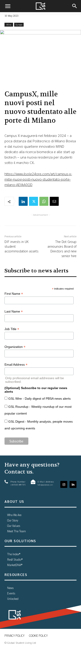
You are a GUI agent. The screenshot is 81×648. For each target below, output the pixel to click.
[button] (7, 6)
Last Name (13, 311)
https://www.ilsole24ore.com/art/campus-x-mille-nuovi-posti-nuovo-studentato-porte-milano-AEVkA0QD (38, 179)
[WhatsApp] (43, 201)
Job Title (11, 329)
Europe (19, 24)
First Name (13, 294)
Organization (14, 347)
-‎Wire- (9, 24)
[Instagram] (63, 484)
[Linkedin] (23, 201)
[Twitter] (33, 201)
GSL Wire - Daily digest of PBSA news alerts (39, 398)
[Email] (54, 201)
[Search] (74, 6)
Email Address (15, 365)
